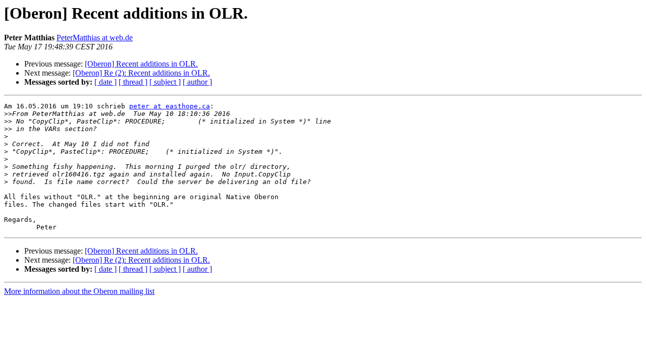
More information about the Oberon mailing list (79, 291)
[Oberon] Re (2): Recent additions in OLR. (141, 73)
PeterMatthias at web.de (95, 37)
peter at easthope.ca (169, 106)
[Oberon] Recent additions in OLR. (141, 63)
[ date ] (105, 82)
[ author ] (197, 82)
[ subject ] (165, 82)
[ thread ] (133, 82)
